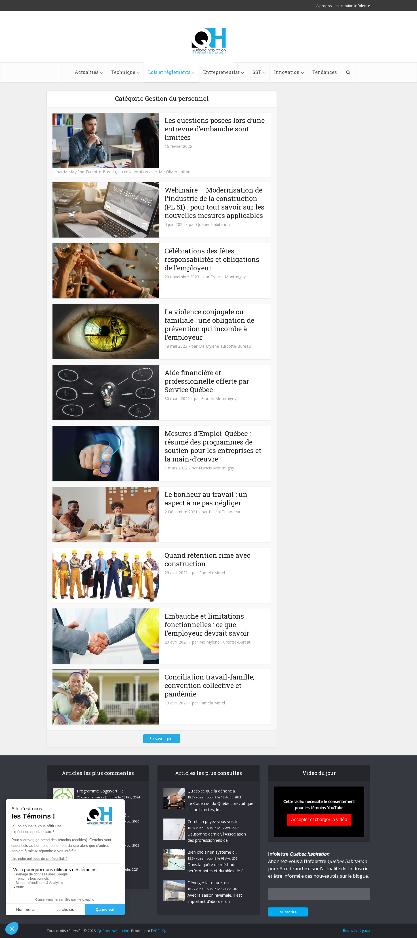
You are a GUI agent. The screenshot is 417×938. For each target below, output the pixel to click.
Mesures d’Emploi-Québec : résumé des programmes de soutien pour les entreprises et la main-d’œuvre (213, 446)
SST (256, 72)
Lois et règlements (169, 72)
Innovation (287, 72)
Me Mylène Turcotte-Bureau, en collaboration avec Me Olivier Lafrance (129, 171)
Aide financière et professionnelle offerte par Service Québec (207, 381)
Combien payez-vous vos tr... (214, 821)
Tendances (324, 72)
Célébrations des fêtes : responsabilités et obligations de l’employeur (212, 259)
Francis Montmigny (228, 276)
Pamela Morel (212, 572)
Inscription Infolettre (353, 5)
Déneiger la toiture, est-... (211, 882)
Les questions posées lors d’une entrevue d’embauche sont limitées (215, 129)
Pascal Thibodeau (225, 511)
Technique (123, 72)
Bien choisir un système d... (212, 852)
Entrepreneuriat (221, 72)
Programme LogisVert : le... (101, 791)
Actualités (86, 72)
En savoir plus (161, 738)
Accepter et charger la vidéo (319, 819)
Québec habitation (213, 224)
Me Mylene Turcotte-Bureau (225, 346)
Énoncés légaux (356, 930)
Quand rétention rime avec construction (207, 559)
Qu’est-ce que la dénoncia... (212, 791)
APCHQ (159, 930)
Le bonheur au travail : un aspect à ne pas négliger (206, 498)
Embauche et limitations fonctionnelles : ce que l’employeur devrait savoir (207, 625)
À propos (324, 5)
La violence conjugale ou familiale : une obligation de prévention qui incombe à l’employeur (209, 324)
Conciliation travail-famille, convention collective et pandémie (209, 685)
